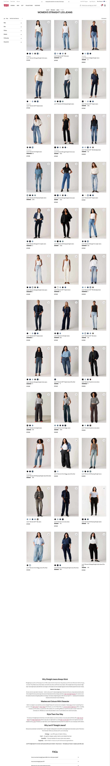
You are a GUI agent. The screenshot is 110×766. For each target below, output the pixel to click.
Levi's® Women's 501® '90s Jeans (61, 56)
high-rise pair (80, 717)
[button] (105, 5)
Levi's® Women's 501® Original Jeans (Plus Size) (64, 382)
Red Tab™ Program (84, 1)
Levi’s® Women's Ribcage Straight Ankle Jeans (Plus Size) (93, 565)
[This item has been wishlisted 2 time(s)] (48, 21)
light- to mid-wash (64, 719)
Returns (18, 1)
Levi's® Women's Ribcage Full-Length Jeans (36, 243)
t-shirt (34, 721)
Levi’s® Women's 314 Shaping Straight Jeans (91, 521)
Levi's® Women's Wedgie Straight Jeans (90, 58)
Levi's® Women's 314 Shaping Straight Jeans (64, 104)
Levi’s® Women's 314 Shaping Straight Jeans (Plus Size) (66, 567)
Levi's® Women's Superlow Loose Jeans (90, 382)
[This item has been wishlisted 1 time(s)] (48, 163)
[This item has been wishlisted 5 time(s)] (48, 209)
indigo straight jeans (36, 719)
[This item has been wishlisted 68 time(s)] (76, 69)
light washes (35, 706)
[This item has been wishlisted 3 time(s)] (48, 69)
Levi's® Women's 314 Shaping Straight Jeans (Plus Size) (38, 475)
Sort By (11, 18)
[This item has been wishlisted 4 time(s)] (48, 115)
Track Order (12, 1)
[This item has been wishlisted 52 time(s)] (76, 209)
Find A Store (6, 1)
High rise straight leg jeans (70, 693)
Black (28, 719)
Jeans (57, 9)
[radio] (27, 54)
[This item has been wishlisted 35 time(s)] (104, 21)
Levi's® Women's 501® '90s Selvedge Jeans (91, 149)
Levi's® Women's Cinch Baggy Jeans (62, 428)
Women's (53, 9)
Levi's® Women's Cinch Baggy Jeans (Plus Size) (64, 474)
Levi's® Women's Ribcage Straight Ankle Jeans (36, 58)
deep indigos (42, 706)
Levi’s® (47, 9)
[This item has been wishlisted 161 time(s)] (76, 163)
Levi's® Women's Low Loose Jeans (61, 521)
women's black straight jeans (69, 706)
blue (71, 705)
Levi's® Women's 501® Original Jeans (34, 105)
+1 (39, 53)
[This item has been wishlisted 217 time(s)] (76, 21)
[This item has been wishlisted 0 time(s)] (104, 163)
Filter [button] (7, 18)
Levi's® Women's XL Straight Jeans (34, 151)
